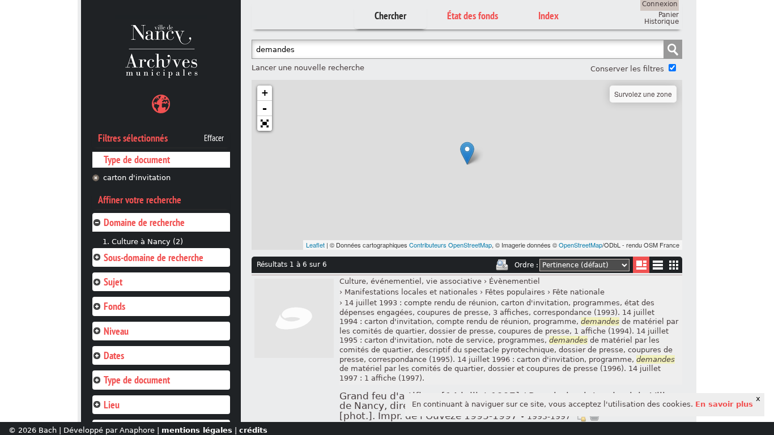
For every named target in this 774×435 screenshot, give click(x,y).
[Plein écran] (264, 123)
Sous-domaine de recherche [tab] (153, 257)
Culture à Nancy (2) (147, 241)
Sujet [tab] (113, 281)
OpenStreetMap (580, 244)
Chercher (390, 15)
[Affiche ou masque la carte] (161, 105)
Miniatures (674, 265)
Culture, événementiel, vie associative (410, 281)
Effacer (214, 138)
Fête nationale (578, 292)
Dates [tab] (114, 355)
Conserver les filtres (627, 69)
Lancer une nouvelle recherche (308, 67)
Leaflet (315, 244)
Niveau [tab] (116, 331)
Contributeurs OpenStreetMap (450, 244)
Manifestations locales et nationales (411, 292)
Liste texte (657, 267)
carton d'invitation (137, 177)
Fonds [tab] (114, 306)
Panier (668, 15)
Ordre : (526, 265)
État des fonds (472, 15)
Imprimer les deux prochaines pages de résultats (502, 265)
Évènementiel (514, 281)
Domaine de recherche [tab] (144, 222)
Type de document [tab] (137, 379)
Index (548, 15)
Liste (641, 265)
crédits (253, 430)
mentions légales (196, 430)
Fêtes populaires (515, 292)
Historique (661, 21)
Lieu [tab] (112, 404)
